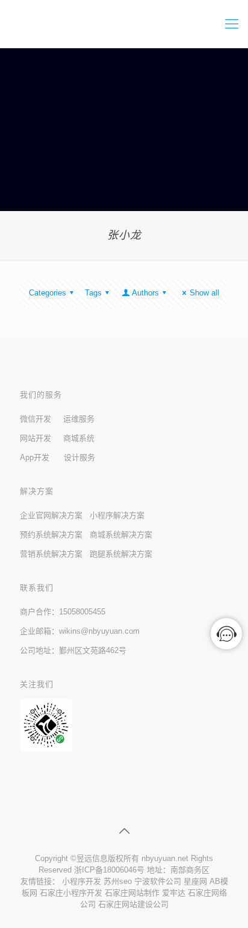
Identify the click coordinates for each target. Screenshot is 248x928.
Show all (204, 292)
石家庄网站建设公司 (133, 904)
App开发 (34, 457)
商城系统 (79, 438)
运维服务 (79, 418)
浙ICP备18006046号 (109, 869)
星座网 (195, 881)
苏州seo (118, 881)
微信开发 (35, 418)
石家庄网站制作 (132, 892)
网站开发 (35, 438)
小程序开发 (81, 881)
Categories (47, 292)
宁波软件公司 (157, 881)
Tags (93, 292)
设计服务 (79, 457)
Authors (145, 292)
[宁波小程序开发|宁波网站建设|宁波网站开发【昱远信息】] (124, 24)
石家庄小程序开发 (71, 892)
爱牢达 (173, 892)
